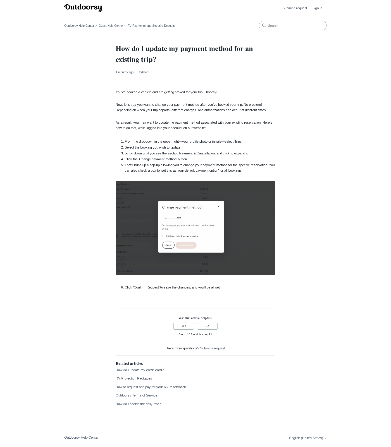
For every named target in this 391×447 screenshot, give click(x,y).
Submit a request (295, 8)
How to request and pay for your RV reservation (151, 387)
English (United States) (306, 438)
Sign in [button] (317, 8)
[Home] (83, 8)
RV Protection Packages (134, 378)
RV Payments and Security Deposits (151, 25)
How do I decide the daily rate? (138, 404)
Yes (183, 326)
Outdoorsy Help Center (79, 25)
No (207, 326)
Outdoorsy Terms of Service (136, 395)
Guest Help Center (111, 25)
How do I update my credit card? (140, 370)
